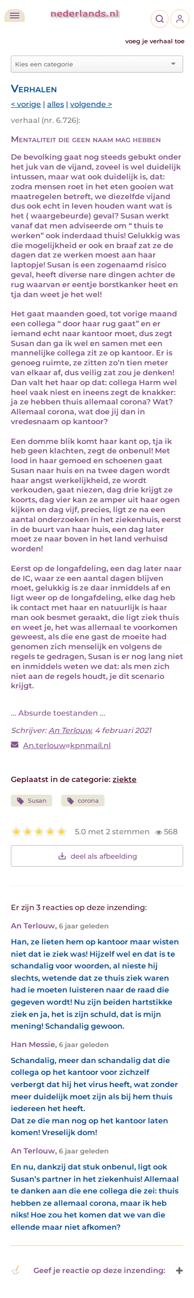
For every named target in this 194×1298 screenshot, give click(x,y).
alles (55, 104)
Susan (37, 800)
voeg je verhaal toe (155, 41)
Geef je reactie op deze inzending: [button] (99, 1270)
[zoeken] (160, 19)
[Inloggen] (179, 18)
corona (88, 800)
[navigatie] (14, 15)
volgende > (91, 104)
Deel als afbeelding (104, 856)
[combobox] (91, 64)
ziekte (125, 779)
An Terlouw (69, 730)
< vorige (26, 104)
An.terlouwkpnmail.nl (67, 745)
